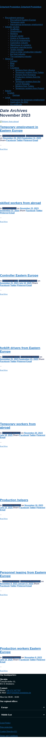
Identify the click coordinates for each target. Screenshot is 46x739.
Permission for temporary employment (27, 100)
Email (35, 140)
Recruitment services (14, 18)
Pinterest (27, 140)
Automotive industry (19, 43)
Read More (4, 149)
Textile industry (17, 50)
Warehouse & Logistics (20, 45)
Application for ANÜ (19, 102)
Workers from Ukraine (25, 70)
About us (9, 59)
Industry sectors (12, 27)
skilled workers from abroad (20, 203)
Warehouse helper (11, 357)
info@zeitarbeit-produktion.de (19, 693)
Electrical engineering (20, 40)
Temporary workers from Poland (29, 88)
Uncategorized (9, 208)
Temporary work (17, 22)
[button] (23, 707)
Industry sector (16, 36)
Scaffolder (14, 29)
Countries (14, 68)
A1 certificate (16, 104)
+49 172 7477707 (13, 690)
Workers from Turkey (24, 86)
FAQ (12, 66)
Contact (13, 61)
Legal (7, 97)
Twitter (19, 140)
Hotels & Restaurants (20, 38)
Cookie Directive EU (8, 731)
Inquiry (8, 91)
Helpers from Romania (25, 75)
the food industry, (18, 54)
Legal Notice (5, 723)
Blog (12, 63)
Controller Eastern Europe (19, 275)
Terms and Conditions (9, 736)
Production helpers (28, 281)
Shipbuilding (16, 31)
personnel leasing (34, 136)
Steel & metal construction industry (26, 52)
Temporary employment (13, 136)
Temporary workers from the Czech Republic (27, 82)
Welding (14, 34)
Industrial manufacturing (21, 47)
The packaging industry (20, 56)
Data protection (6, 727)
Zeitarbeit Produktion (30, 581)
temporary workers (11, 433)
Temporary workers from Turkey (29, 72)
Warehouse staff (10, 281)
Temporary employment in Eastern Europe (19, 128)
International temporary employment (26, 24)
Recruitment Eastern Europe (23, 20)
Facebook (11, 140)
